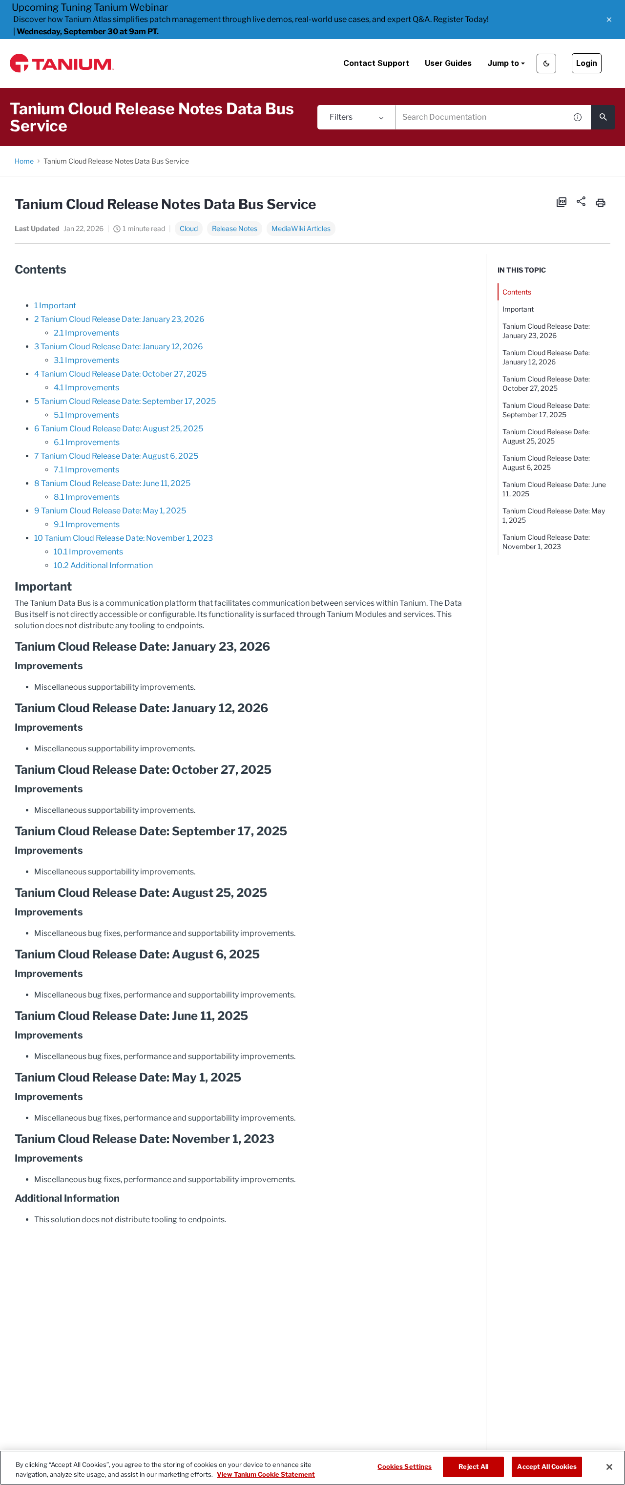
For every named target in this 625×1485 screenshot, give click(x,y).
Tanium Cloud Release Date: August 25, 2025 (546, 436)
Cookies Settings (404, 1466)
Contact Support (376, 63)
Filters (341, 117)
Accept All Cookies (546, 1466)
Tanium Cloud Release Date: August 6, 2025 (546, 462)
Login (586, 63)
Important (518, 309)
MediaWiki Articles (301, 228)
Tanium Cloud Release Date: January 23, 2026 (546, 330)
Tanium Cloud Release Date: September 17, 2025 (546, 410)
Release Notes (234, 228)
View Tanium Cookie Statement (266, 1474)
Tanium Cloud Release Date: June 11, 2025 (554, 489)
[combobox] (481, 117)
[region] (312, 1467)
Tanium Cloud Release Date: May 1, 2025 (553, 515)
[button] (609, 19)
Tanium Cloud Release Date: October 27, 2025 (546, 383)
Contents (516, 292)
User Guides (448, 63)
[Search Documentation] (603, 117)
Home (24, 161)
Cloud (189, 228)
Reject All (473, 1466)
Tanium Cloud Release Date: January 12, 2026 (546, 357)
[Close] (609, 1467)
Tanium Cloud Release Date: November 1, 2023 (546, 542)
